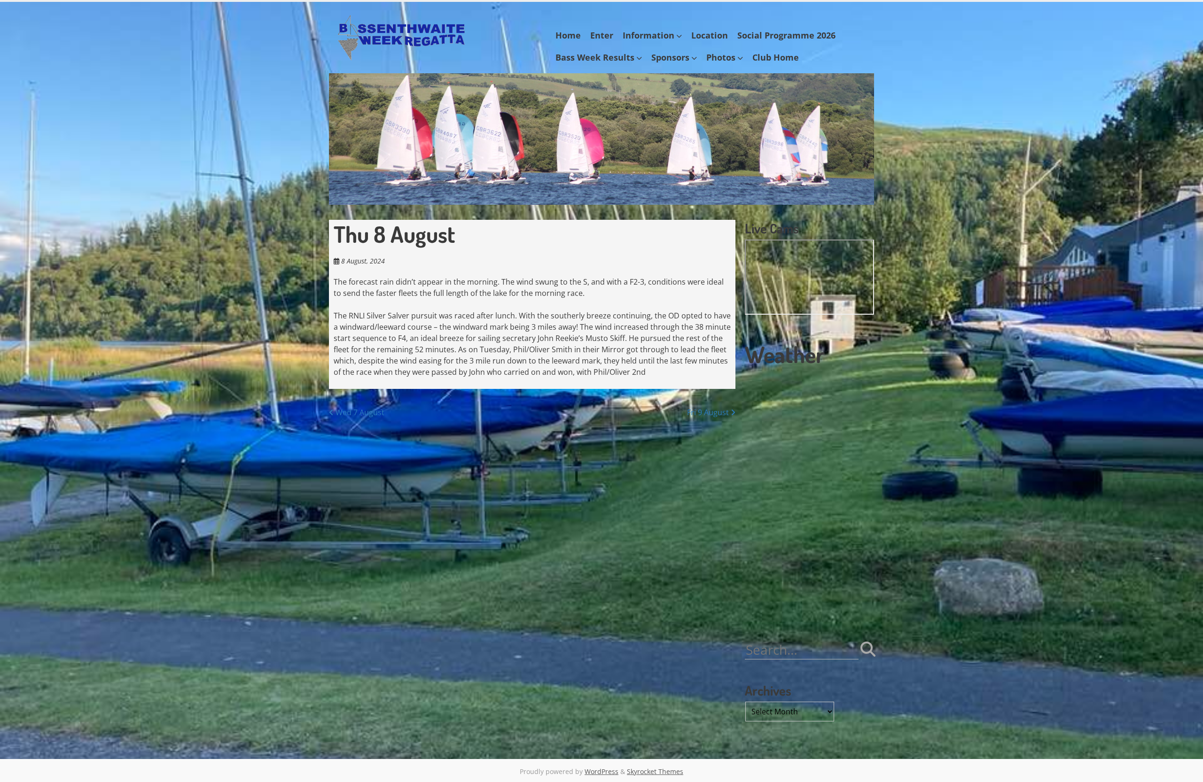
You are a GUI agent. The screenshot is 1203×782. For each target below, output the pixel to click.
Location (709, 35)
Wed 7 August (359, 412)
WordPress (601, 771)
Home (568, 35)
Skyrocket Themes (655, 771)
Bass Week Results (594, 57)
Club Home (775, 57)
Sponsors (670, 57)
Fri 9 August (709, 412)
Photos (720, 57)
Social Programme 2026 (786, 35)
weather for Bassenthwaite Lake (808, 612)
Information (648, 35)
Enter (601, 35)
